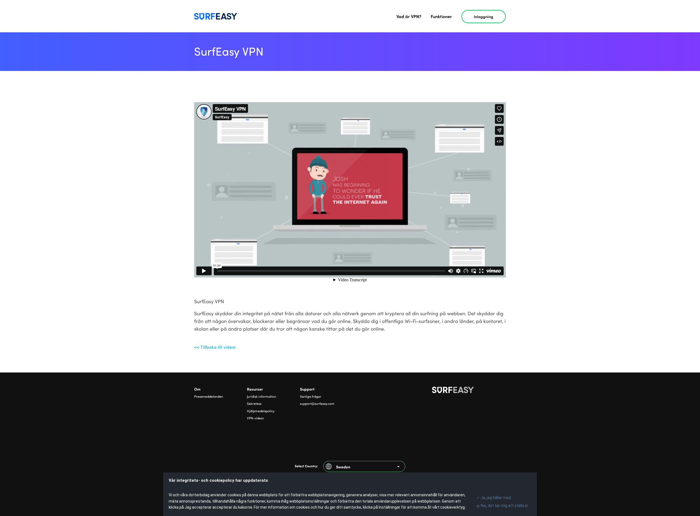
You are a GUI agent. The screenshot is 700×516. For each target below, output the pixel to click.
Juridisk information (261, 396)
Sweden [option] (343, 466)
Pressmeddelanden (208, 396)
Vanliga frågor (310, 396)
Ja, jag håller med (493, 497)
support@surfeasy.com (317, 403)
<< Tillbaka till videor (215, 347)
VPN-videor (255, 418)
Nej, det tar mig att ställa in (504, 505)
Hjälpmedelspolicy (261, 411)
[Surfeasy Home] (469, 391)
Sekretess (254, 403)
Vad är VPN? (408, 16)
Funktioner (441, 16)
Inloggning (484, 16)
